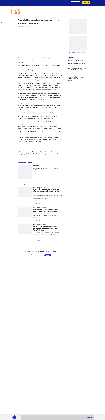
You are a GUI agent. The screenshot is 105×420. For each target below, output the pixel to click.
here (53, 118)
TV (39, 3)
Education (55, 3)
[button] (14, 417)
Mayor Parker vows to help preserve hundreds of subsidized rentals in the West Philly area (45, 228)
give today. (20, 156)
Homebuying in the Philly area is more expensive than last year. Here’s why (45, 210)
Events (48, 3)
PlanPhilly (36, 165)
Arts (44, 3)
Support (62, 3)
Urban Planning (15, 6)
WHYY (15, 3)
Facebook (23, 146)
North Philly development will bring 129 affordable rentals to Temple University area (46, 191)
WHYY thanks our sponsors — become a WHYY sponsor (77, 34)
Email (28, 146)
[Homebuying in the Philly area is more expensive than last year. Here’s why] (25, 213)
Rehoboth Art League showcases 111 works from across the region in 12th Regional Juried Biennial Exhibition (77, 77)
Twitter (25, 146)
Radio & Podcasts (32, 3)
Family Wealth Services (49, 116)
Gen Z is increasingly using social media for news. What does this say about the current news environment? (77, 70)
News (24, 3)
